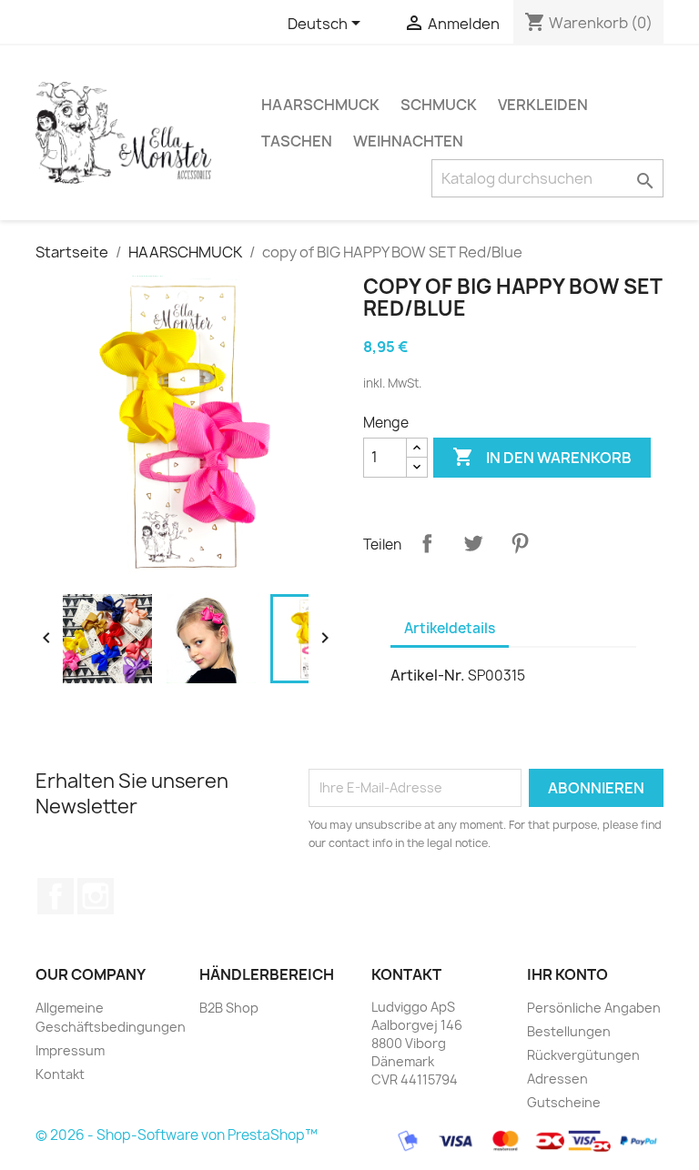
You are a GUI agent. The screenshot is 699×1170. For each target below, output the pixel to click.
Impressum (70, 1050)
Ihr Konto (567, 974)
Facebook (55, 896)
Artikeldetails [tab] (449, 628)
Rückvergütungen (583, 1055)
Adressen (557, 1078)
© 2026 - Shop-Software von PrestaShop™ (176, 1135)
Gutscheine (564, 1102)
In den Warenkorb (542, 457)
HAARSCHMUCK (320, 105)
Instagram (95, 896)
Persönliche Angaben (594, 1007)
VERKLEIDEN (543, 105)
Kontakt (60, 1074)
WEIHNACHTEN (408, 141)
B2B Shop (228, 1007)
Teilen (427, 543)
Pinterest (519, 543)
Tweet (473, 543)
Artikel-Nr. (427, 675)
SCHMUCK (438, 105)
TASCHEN (296, 141)
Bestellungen (569, 1031)
